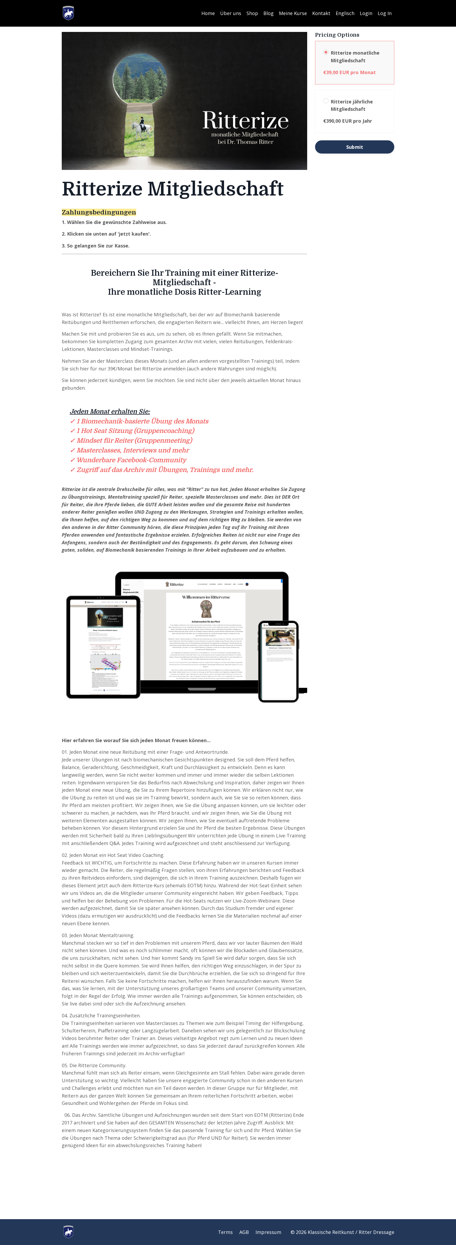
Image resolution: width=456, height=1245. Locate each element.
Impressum (268, 1232)
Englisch (345, 13)
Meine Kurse (293, 13)
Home (208, 13)
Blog (268, 13)
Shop (252, 13)
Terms (225, 1232)
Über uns (230, 13)
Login (366, 13)
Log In (385, 13)
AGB (244, 1232)
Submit (354, 147)
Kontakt (321, 13)
